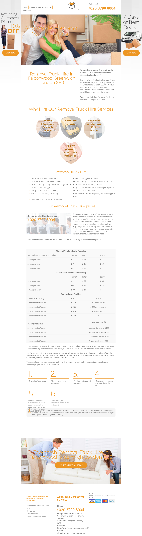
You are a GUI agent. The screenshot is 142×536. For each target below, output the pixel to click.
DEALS (44, 7)
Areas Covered (32, 513)
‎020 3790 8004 (42, 219)
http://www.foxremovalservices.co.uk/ (73, 528)
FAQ (28, 508)
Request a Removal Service (71, 465)
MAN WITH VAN (35, 7)
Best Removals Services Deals (38, 505)
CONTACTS (27, 11)
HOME (25, 7)
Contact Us (31, 511)
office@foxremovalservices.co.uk (71, 533)
